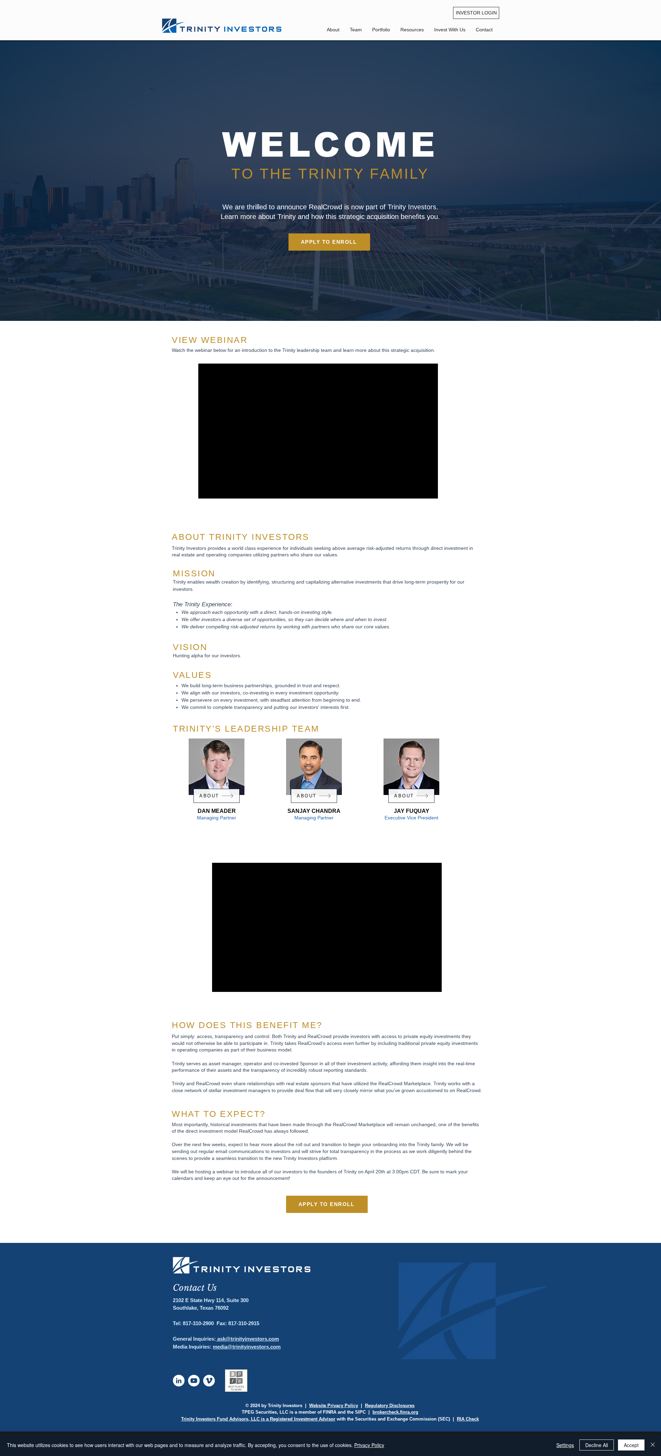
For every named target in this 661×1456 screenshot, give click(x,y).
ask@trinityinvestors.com (247, 1339)
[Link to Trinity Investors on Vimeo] (209, 1380)
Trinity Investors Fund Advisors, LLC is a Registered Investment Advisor (258, 1419)
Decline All (596, 1445)
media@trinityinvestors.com (247, 1347)
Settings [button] (565, 1445)
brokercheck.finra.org (395, 1412)
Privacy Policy (369, 1445)
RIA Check (468, 1419)
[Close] (653, 1444)
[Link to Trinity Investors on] (179, 1380)
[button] (484, 29)
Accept (631, 1445)
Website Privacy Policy (333, 1405)
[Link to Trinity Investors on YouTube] (194, 1380)
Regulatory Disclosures (390, 1405)
